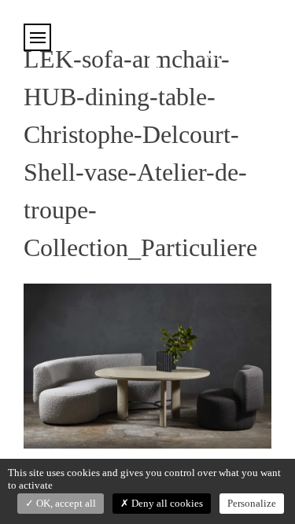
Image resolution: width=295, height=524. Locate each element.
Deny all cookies (166, 503)
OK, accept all (65, 503)
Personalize (251, 503)
